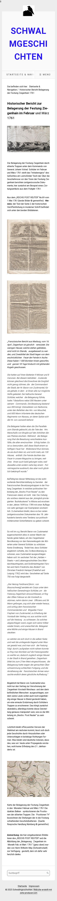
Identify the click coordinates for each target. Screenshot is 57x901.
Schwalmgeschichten (28, 44)
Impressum (34, 886)
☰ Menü (45, 74)
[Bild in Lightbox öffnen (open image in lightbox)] (28, 139)
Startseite (22, 886)
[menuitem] (25, 74)
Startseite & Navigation (25, 74)
